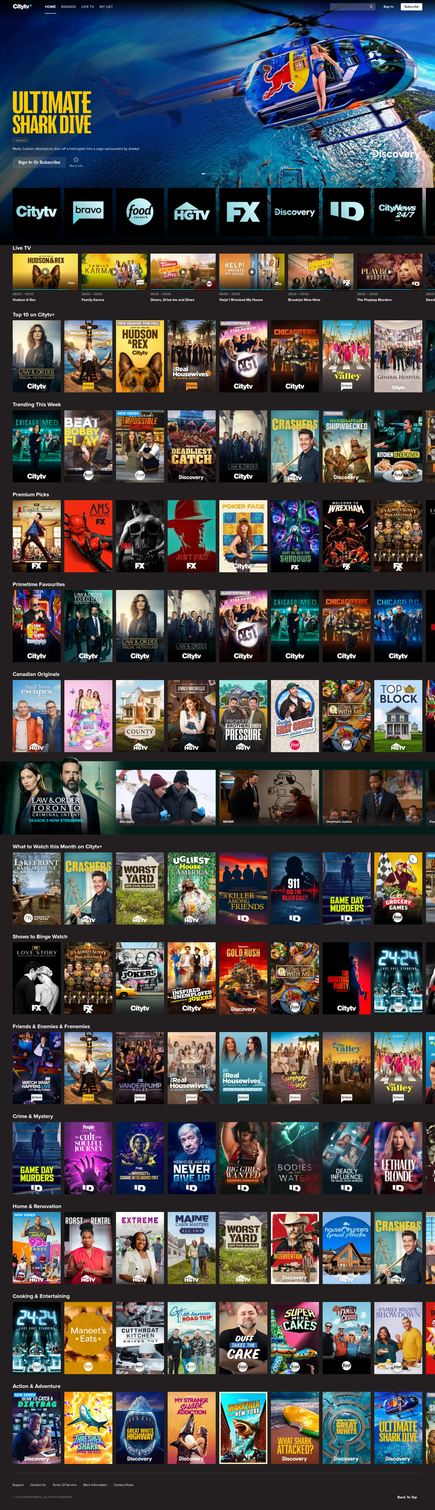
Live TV (22, 248)
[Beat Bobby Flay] (88, 446)
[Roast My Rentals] (88, 1248)
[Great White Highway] (140, 1428)
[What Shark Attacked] (295, 1428)
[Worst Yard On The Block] (140, 888)
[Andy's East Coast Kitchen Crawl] (295, 716)
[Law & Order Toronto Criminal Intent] (88, 626)
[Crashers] (295, 446)
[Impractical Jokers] (140, 978)
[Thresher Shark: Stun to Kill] (88, 1428)
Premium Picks (31, 494)
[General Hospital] (398, 356)
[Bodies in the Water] (295, 1158)
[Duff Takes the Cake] (243, 1338)
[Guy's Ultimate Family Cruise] (347, 1338)
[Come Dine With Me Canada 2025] (347, 716)
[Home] (22, 7)
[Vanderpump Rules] (140, 1068)
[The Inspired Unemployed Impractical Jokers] (192, 978)
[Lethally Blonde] (398, 1158)
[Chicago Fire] (295, 356)
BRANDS (68, 7)
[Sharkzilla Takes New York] (243, 1428)
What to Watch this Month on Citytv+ (57, 846)
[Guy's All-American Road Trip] (192, 1338)
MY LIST (106, 7)
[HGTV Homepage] (192, 212)
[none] (18, 1485)
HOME (50, 7)
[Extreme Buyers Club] (140, 1248)
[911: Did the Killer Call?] (295, 888)
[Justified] (192, 536)
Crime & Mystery (33, 1116)
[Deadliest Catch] (192, 446)
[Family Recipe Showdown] (398, 1338)
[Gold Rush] (243, 978)
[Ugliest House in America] (192, 888)
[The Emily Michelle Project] (192, 716)
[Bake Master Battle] (88, 716)
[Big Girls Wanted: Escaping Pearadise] (243, 1158)
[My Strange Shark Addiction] (192, 1428)
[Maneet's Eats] (88, 1338)
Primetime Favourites (39, 584)
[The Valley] (347, 356)
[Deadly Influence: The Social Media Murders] (347, 1158)
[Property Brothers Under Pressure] (243, 716)
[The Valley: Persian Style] (347, 1068)
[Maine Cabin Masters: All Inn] (192, 1248)
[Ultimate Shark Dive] (398, 1428)
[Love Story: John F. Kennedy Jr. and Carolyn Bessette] (37, 978)
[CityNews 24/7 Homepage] (398, 212)
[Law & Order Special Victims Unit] (37, 356)
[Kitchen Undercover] (398, 446)
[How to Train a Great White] (347, 1428)
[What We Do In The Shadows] (295, 536)
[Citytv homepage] (37, 212)
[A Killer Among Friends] (243, 888)
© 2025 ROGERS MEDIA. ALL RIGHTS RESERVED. (42, 1497)
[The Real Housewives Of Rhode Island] (192, 1068)
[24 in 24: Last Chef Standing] (398, 978)
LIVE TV (87, 7)
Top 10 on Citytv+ (34, 314)
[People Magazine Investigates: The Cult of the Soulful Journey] (88, 1158)
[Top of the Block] (398, 716)
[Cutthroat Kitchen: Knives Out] (140, 1338)
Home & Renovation (37, 1206)
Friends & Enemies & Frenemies (51, 1026)
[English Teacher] (37, 536)
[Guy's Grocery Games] (398, 888)
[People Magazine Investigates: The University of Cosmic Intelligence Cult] (140, 1158)
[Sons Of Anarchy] (140, 536)
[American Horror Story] (88, 536)
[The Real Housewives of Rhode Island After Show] (243, 1068)
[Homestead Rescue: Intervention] (295, 1248)
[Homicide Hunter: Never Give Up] (192, 1158)
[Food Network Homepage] (140, 212)
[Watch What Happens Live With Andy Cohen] (37, 1068)
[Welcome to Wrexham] (347, 536)
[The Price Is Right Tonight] (37, 626)
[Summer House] (295, 1068)
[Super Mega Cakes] (295, 1338)
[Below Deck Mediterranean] (88, 356)
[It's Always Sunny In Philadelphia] (398, 536)
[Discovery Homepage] (295, 212)
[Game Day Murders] (347, 888)
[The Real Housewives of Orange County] (192, 356)
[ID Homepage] (347, 212)
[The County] (140, 716)
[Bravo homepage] (88, 212)
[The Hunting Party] (347, 978)
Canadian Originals (36, 674)
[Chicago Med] (37, 446)
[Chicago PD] (398, 626)
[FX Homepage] (243, 212)
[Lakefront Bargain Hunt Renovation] (37, 888)
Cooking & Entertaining (41, 1296)
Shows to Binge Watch (40, 936)
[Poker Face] (243, 536)
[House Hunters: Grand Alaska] (347, 1248)
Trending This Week (37, 404)
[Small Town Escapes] (37, 716)
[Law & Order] (243, 446)
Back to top (407, 1497)
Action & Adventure (36, 1386)
